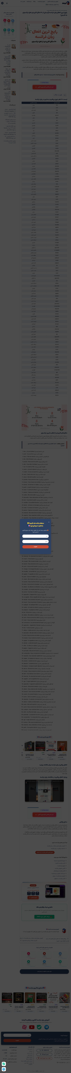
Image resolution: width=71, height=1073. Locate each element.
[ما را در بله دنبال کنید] (4, 1064)
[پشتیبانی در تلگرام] (4, 1069)
